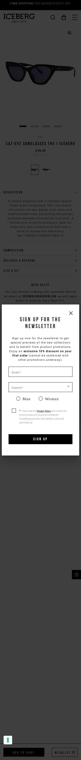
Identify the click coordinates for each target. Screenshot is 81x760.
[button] (40, 386)
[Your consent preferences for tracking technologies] (8, 740)
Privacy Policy (44, 411)
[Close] (71, 313)
